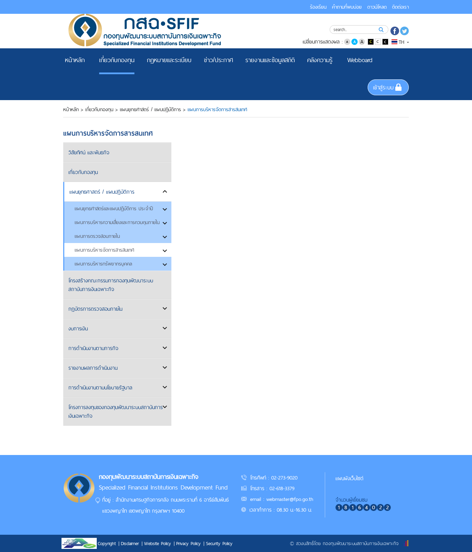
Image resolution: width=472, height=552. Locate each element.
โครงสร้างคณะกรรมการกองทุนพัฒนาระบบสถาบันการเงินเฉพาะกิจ (110, 284)
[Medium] (354, 41)
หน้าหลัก (71, 109)
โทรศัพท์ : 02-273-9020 (274, 477)
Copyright (107, 543)
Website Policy (157, 543)
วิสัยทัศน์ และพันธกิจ (88, 152)
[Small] (347, 41)
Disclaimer (130, 543)
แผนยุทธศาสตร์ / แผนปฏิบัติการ (150, 109)
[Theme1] (371, 41)
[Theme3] (385, 41)
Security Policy (219, 543)
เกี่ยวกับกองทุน (99, 109)
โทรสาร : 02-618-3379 (272, 488)
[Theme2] (378, 41)
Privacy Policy (188, 543)
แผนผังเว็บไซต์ (350, 478)
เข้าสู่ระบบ (383, 87)
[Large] (362, 41)
